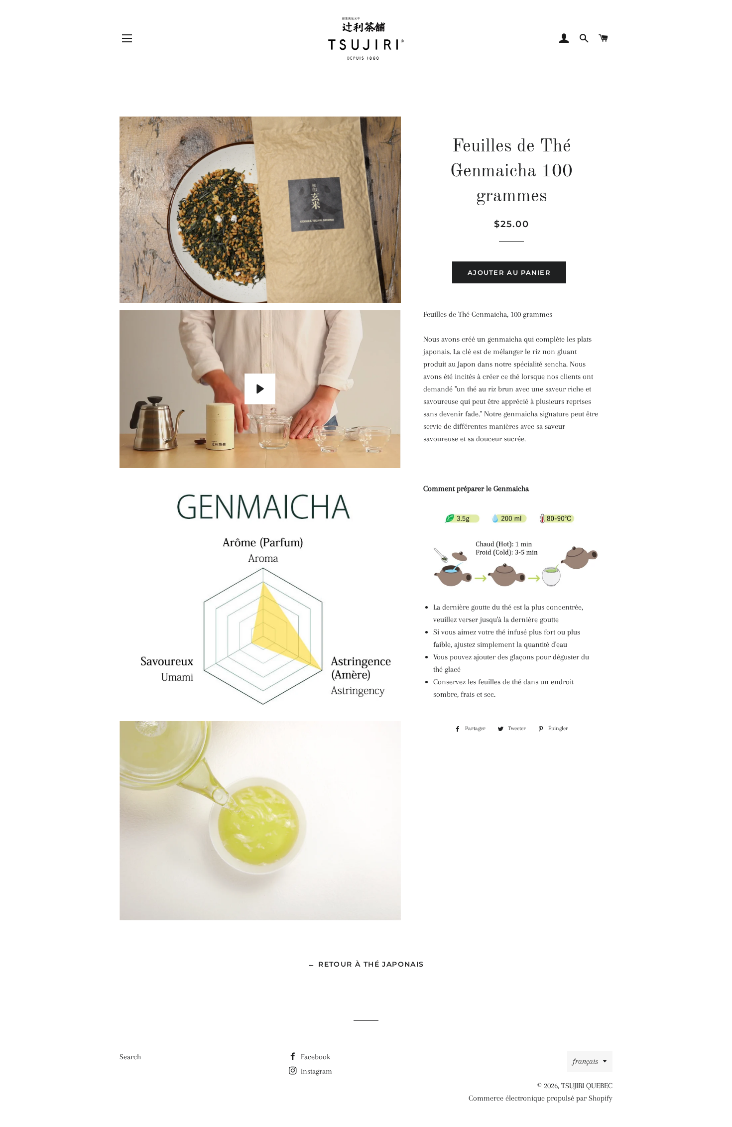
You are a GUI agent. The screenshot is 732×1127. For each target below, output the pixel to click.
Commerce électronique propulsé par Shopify (540, 1098)
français (585, 1061)
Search (130, 1056)
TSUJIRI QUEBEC (586, 1085)
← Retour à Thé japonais (366, 964)
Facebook (314, 1056)
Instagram (315, 1071)
